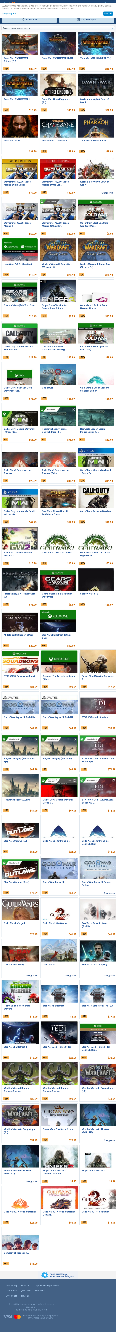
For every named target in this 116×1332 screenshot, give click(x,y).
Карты (31, 19)
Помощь (25, 1296)
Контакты (40, 1290)
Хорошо (108, 13)
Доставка (26, 1290)
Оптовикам (11, 1296)
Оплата (25, 1285)
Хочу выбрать (9, 13)
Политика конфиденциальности (31, 1310)
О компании (11, 1290)
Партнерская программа (47, 1285)
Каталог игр (12, 1285)
